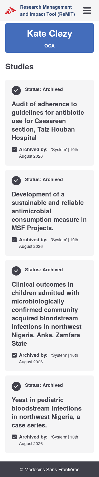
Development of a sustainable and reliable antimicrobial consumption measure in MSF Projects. (49, 210)
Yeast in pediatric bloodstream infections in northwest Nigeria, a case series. (47, 412)
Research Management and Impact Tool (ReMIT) (47, 10)
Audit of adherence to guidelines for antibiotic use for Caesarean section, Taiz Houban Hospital (48, 120)
